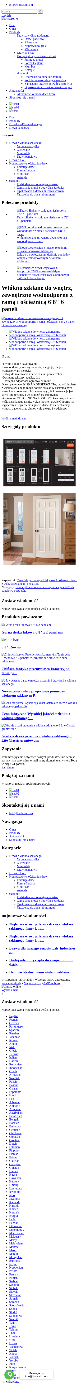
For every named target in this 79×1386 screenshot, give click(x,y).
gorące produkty (11, 983)
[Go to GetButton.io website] (9, 1382)
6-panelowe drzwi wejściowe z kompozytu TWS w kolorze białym (43, 276)
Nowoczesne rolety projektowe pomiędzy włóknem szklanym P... (33, 693)
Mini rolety (31, 49)
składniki (22, 73)
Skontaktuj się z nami (22, 97)
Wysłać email (10, 990)
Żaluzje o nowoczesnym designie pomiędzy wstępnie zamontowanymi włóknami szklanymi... (43, 258)
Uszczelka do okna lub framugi (43, 76)
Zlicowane (31, 42)
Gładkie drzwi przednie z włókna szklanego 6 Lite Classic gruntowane (37, 738)
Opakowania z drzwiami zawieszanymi (48, 87)
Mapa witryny (32, 983)
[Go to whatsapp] (9, 1374)
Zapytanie (8, 767)
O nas (12, 28)
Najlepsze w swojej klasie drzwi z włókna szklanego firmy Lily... (41, 926)
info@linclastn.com (21, 4)
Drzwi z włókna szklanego (33, 35)
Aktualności (16, 90)
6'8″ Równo (11, 647)
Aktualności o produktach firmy (36, 94)
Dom (12, 25)
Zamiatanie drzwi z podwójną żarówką (48, 83)
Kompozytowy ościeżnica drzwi (36, 56)
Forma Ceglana (34, 63)
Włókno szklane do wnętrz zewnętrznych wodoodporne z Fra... (42, 239)
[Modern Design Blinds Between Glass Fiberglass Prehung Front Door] (39, 684)
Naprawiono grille (36, 45)
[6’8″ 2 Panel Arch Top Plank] (27, 624)
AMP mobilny (51, 983)
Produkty (14, 32)
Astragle (30, 70)
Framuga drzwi (34, 59)
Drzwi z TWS (25, 52)
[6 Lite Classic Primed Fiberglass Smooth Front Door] (39, 728)
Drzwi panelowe (35, 39)
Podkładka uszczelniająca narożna (45, 80)
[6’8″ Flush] (10, 639)
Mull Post (30, 66)
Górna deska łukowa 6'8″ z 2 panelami (32, 632)
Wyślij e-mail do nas (14, 418)
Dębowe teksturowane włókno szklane (39, 972)
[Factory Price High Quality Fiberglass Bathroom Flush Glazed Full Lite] (39, 706)
